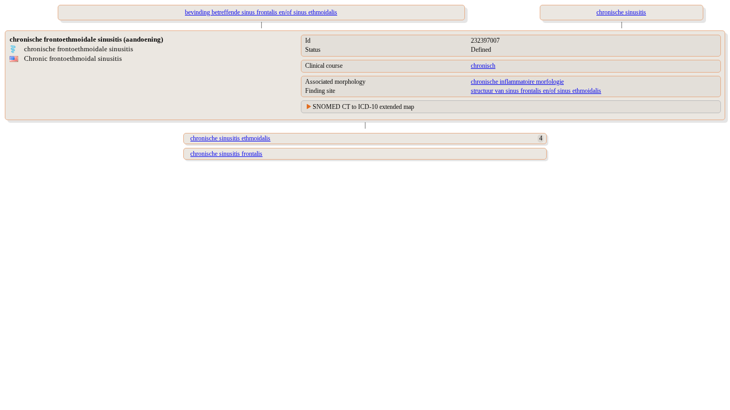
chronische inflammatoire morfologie (517, 81)
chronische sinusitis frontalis (226, 153)
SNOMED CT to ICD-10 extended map (363, 107)
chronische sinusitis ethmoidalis (230, 138)
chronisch (483, 65)
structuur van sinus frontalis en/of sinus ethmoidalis (536, 90)
